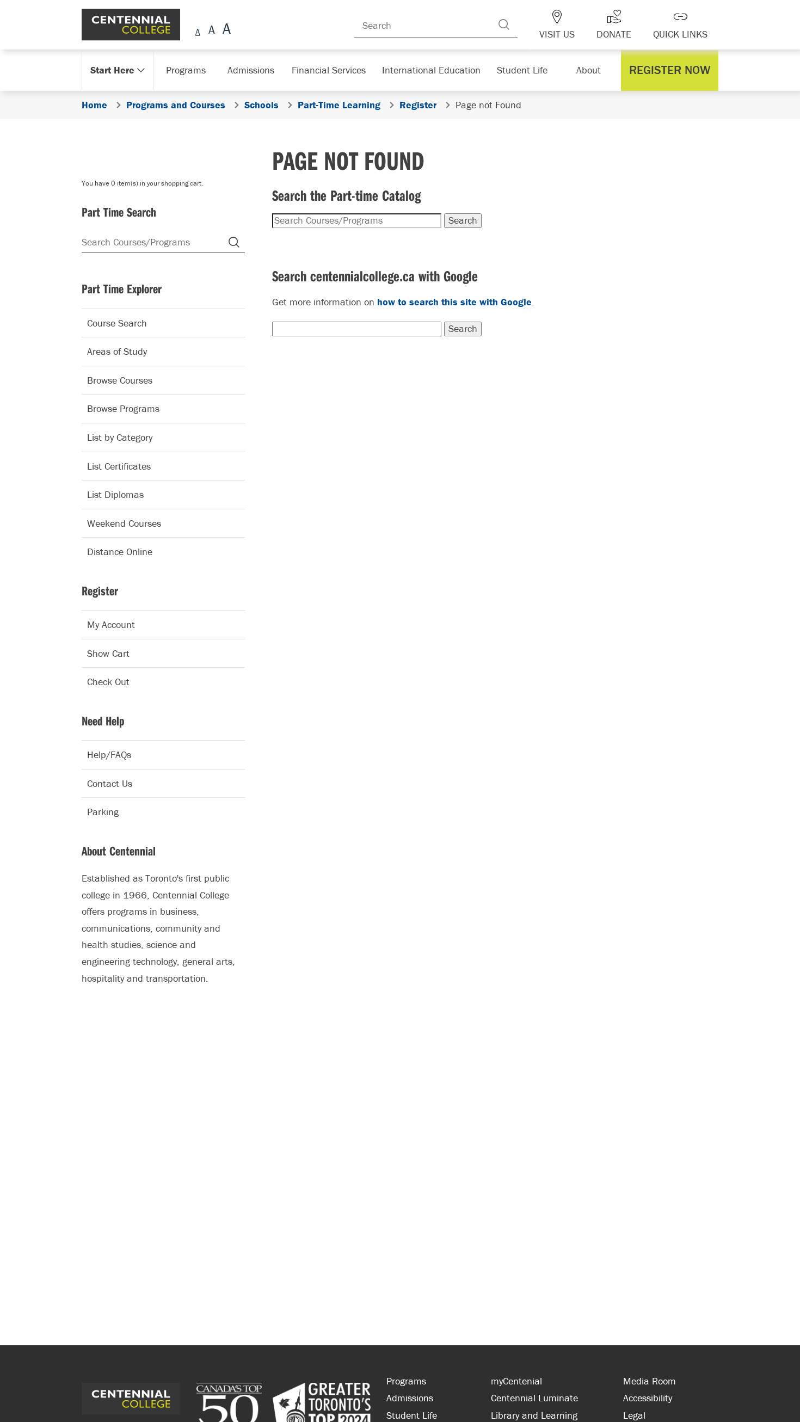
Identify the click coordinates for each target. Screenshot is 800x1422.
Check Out (108, 681)
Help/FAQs (109, 754)
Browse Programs (123, 408)
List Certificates (119, 466)
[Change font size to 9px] (198, 30)
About (591, 70)
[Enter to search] (520, 24)
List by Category (119, 437)
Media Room (649, 1381)
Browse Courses (119, 380)
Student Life (521, 70)
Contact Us (109, 783)
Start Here (111, 70)
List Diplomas (115, 494)
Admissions (256, 70)
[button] (672, 70)
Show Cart (108, 653)
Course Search (117, 323)
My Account (111, 624)
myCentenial (516, 1381)
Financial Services (334, 70)
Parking (103, 811)
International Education (431, 70)
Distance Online (119, 551)
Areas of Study (117, 351)
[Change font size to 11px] (225, 30)
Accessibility (647, 1398)
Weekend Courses (124, 523)
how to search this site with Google (454, 302)
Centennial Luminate (534, 1398)
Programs (187, 70)
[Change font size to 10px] (211, 30)
